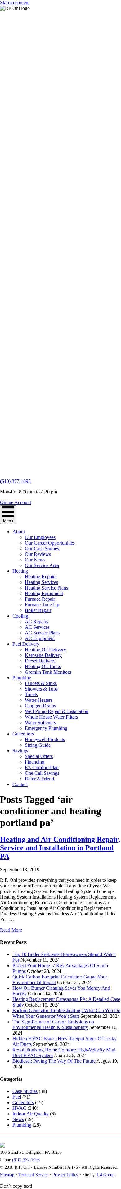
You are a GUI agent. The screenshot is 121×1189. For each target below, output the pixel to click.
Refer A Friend (39, 778)
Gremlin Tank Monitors (48, 672)
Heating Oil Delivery (45, 649)
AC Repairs (36, 621)
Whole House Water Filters (51, 717)
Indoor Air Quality (30, 1113)
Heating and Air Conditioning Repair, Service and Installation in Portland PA (60, 847)
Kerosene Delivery (43, 655)
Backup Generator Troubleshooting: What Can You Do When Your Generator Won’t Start (66, 1013)
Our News (35, 559)
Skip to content (14, 2)
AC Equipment (40, 638)
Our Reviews (38, 554)
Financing (34, 761)
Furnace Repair (40, 599)
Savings (20, 750)
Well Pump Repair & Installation (56, 711)
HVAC (19, 1108)
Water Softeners (40, 722)
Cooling (20, 616)
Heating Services (41, 582)
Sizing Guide (38, 745)
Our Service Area (42, 565)
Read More (11, 930)
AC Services (37, 627)
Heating (20, 571)
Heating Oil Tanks (43, 666)
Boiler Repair (38, 610)
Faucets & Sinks (41, 683)
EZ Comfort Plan (42, 767)
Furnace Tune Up (42, 604)
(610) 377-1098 (15, 481)
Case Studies (25, 1091)
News (18, 1119)
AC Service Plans (42, 632)
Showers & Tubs (41, 689)
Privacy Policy (65, 1174)
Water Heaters (38, 700)
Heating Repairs (40, 576)
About (18, 531)
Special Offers (39, 756)
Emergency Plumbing (46, 728)
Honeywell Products (45, 739)
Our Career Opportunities (50, 543)
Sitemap (7, 1174)
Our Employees (40, 537)
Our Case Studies (42, 548)
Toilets (31, 694)
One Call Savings (42, 773)
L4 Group (105, 1174)
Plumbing (21, 677)
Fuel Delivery (25, 644)
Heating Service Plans (46, 587)
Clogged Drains (40, 705)
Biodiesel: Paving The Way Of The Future (54, 1061)
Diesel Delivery (40, 660)
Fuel (16, 1096)
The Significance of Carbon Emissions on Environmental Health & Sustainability (53, 1024)
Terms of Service (33, 1174)
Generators (23, 733)
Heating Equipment (44, 593)
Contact (20, 784)
